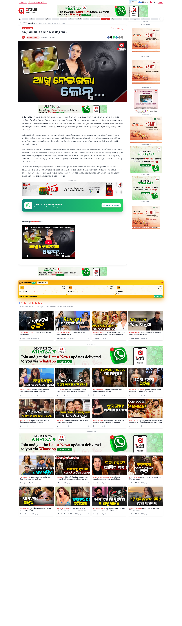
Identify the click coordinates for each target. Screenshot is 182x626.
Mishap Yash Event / (99, 514)
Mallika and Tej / (25, 483)
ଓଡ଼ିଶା (31, 19)
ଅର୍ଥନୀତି (79, 19)
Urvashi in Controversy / (137, 395)
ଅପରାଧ (126, 19)
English (146, 2)
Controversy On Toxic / (27, 338)
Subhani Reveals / (25, 395)
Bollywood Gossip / (99, 338)
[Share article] (52, 344)
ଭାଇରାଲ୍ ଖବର (135, 19)
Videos (22, 2)
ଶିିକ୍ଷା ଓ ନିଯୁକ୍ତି (116, 19)
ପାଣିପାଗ (154, 19)
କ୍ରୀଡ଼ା (86, 19)
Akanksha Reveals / (99, 395)
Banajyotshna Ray (32, 37)
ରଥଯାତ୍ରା (39, 19)
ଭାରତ (25, 19)
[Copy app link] (122, 37)
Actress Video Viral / (135, 514)
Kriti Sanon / (60, 426)
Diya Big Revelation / (63, 338)
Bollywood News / (134, 338)
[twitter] (111, 37)
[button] (43, 296)
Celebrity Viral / (134, 426)
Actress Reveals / (98, 426)
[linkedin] (116, 37)
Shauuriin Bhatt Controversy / (102, 483)
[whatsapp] (114, 37)
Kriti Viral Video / (134, 483)
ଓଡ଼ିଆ (140, 2)
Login (160, 2)
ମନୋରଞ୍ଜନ (105, 19)
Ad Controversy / (25, 426)
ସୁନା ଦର (55, 19)
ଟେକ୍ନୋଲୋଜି (95, 19)
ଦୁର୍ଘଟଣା (48, 19)
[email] (119, 37)
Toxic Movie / (60, 395)
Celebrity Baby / (25, 514)
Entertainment (32, 23)
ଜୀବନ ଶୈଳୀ (146, 19)
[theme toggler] (150, 2)
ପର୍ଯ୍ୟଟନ (63, 19)
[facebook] (108, 37)
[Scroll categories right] (162, 19)
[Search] (155, 2)
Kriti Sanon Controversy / (64, 514)
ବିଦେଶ (71, 19)
